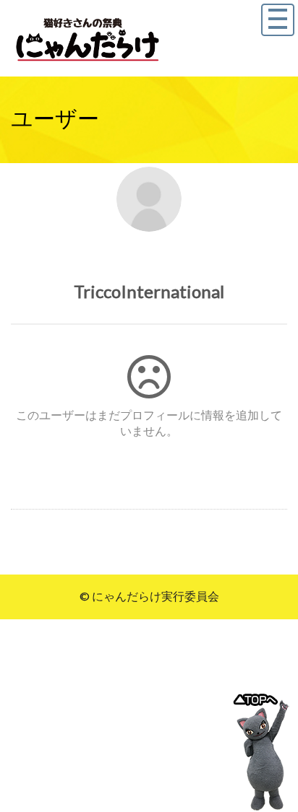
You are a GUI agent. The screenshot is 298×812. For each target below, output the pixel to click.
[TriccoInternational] (149, 199)
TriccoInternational (149, 291)
